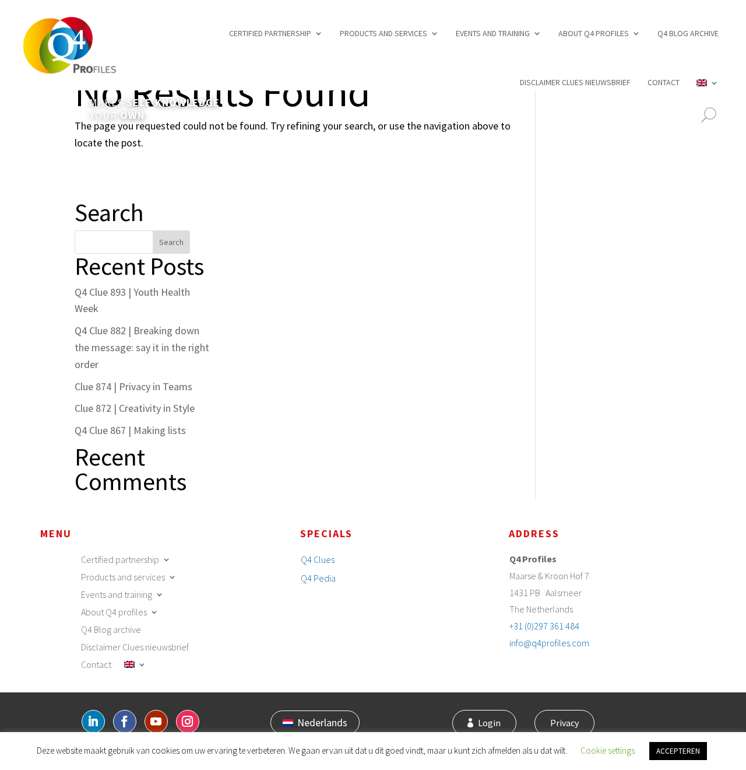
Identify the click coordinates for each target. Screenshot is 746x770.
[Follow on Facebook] (124, 721)
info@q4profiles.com (549, 643)
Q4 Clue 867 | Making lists (130, 430)
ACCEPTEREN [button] (678, 751)
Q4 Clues (318, 559)
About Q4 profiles (593, 33)
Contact (664, 82)
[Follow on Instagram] (187, 721)
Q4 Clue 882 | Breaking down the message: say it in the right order (142, 347)
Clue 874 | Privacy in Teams (133, 386)
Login (489, 723)
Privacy (564, 723)
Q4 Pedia (318, 578)
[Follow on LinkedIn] (93, 721)
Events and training (493, 33)
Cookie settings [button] (607, 750)
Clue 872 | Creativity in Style (135, 408)
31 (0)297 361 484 (546, 626)
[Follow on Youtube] (156, 721)
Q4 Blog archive (688, 33)
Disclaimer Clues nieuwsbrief (575, 82)
